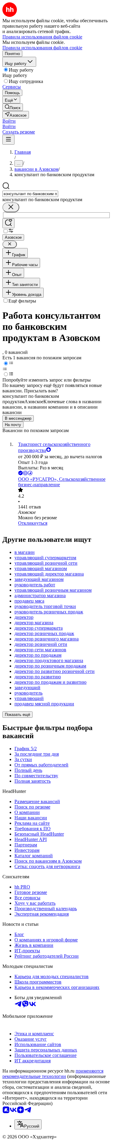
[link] (12, 107)
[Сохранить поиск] (8, 223)
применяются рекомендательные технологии (52, 1073)
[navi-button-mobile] (8, 140)
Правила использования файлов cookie (42, 47)
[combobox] (30, 194)
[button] (9, 121)
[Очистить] (10, 207)
